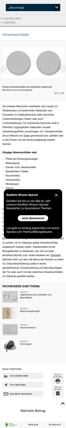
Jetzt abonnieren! (33, 218)
